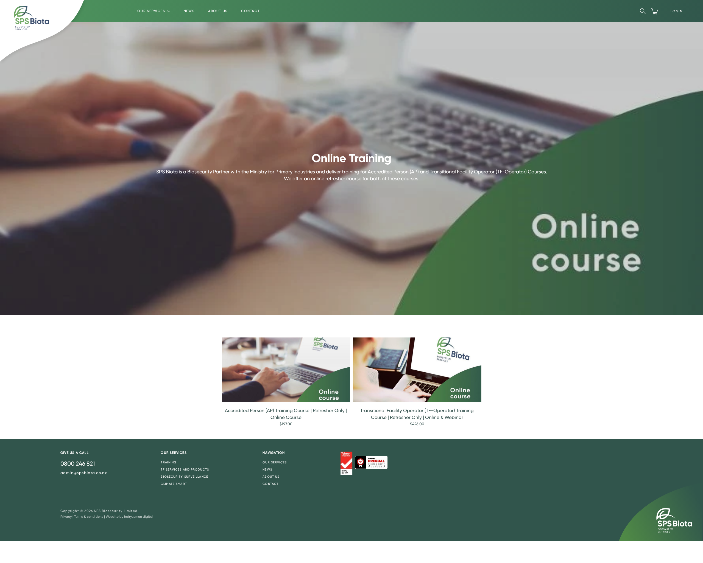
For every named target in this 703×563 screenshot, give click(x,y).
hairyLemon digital (138, 517)
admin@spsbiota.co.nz (83, 473)
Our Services (151, 11)
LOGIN (676, 11)
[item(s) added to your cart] (655, 11)
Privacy (66, 517)
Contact (250, 11)
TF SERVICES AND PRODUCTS (185, 469)
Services (132, 326)
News (189, 11)
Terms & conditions (88, 517)
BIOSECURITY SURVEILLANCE (184, 476)
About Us (218, 11)
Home (115, 326)
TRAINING (169, 462)
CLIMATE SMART (174, 484)
